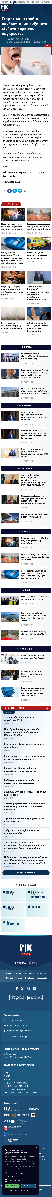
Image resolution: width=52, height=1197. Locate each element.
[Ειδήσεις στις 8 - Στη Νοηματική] (38, 894)
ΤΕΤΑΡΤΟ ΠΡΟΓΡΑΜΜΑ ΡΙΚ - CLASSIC (21, 1093)
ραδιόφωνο (36, 2)
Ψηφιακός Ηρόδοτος (24, 978)
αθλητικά (46, 2)
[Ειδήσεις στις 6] (13, 909)
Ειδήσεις (18, 973)
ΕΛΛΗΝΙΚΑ (20, 963)
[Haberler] (38, 909)
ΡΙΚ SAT (7, 1080)
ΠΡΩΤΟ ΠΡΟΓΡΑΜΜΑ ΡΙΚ (15, 1083)
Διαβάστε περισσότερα (23, 1169)
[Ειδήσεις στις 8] (13, 894)
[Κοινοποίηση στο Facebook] (9, 191)
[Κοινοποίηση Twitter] (14, 191)
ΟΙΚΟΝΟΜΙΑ (26, 468)
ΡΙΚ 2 (6, 1073)
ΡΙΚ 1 (6, 1070)
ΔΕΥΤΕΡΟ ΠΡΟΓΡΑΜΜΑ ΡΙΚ (16, 1086)
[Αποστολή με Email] (20, 191)
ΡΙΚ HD (7, 1076)
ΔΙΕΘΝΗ (27, 590)
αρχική (5, 2)
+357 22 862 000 (14, 1020)
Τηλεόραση (29, 973)
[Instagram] (28, 989)
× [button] (36, 1147)
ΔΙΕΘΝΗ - (7, 798)
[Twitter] (22, 989)
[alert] (20, 1170)
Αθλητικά (9, 978)
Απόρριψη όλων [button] (28, 1186)
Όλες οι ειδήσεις (25, 873)
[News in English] (13, 924)
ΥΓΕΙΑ (47, 46)
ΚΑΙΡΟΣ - (7, 837)
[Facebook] (17, 989)
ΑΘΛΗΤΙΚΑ (27, 649)
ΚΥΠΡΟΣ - (7, 724)
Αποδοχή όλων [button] (12, 1186)
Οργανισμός (42, 978)
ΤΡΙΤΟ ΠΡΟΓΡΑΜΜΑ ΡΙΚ (15, 1089)
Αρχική (8, 973)
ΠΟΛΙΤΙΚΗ (27, 406)
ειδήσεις (13, 2)
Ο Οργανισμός (10, 1054)
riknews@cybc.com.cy (17, 1026)
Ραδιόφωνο (42, 973)
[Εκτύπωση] (24, 190)
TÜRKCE (33, 963)
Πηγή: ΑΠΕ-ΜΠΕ (11, 181)
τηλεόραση (24, 2)
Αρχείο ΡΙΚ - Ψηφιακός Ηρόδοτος (18, 1057)
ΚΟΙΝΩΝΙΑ (27, 347)
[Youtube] (34, 989)
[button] (6, 1173)
